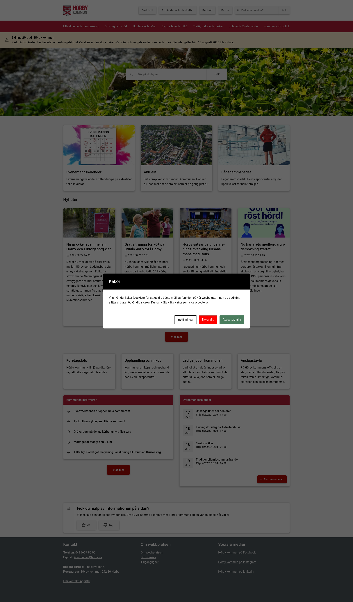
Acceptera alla (232, 319)
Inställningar (185, 319)
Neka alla (208, 319)
